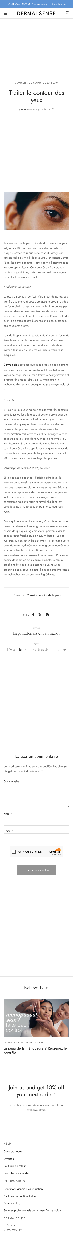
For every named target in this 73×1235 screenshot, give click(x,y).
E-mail (8, 831)
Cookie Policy (12, 1203)
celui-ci (64, 384)
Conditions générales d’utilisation (23, 1189)
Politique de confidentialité (20, 1196)
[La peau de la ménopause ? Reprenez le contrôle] (36, 1018)
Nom (8, 814)
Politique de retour (15, 1166)
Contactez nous (13, 1151)
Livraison (9, 1159)
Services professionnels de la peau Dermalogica (32, 1210)
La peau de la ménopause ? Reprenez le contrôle (35, 1050)
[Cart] (67, 13)
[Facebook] (33, 614)
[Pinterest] (47, 614)
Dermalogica (11, 365)
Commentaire (13, 781)
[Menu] (6, 13)
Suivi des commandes (16, 1173)
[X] (40, 614)
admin (25, 109)
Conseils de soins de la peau (36, 83)
